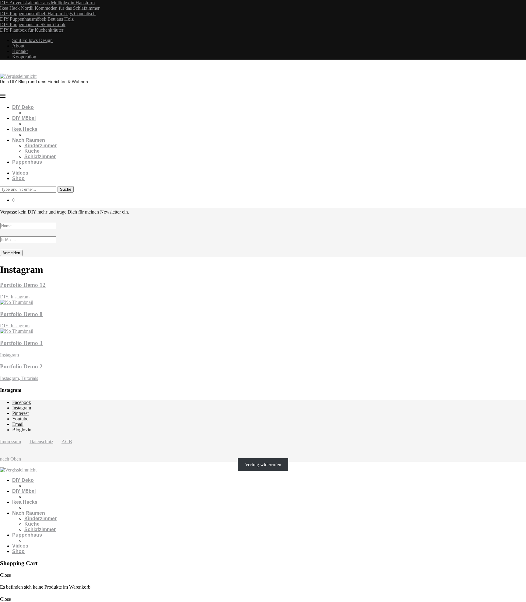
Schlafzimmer (40, 156)
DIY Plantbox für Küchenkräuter (31, 30)
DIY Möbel (24, 118)
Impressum (10, 441)
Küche (32, 151)
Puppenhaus (27, 162)
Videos (20, 173)
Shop (18, 178)
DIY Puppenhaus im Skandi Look (32, 24)
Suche (65, 189)
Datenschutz (41, 441)
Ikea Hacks (24, 129)
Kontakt (20, 51)
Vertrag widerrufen (263, 464)
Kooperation (24, 56)
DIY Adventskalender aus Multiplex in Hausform (47, 2)
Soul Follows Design (32, 40)
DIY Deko (23, 107)
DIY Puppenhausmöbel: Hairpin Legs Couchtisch (48, 13)
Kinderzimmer (40, 145)
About (18, 45)
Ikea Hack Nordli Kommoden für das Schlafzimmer (50, 8)
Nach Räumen (28, 140)
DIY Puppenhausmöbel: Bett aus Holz (37, 19)
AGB (66, 441)
